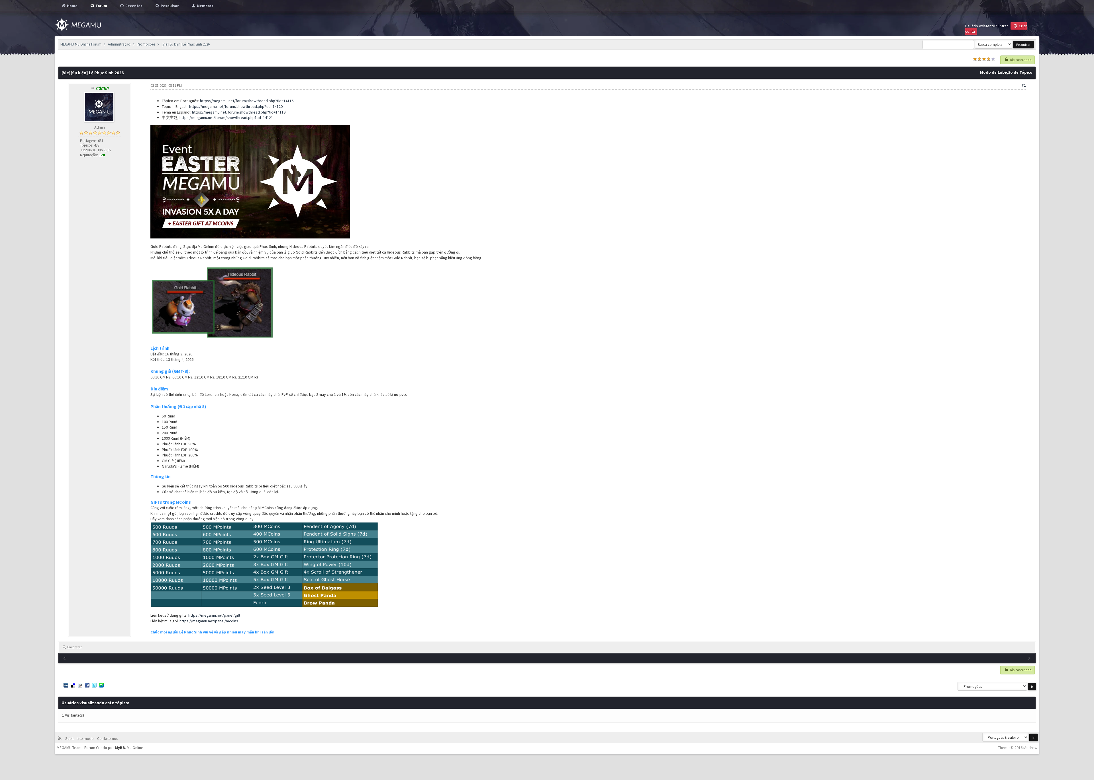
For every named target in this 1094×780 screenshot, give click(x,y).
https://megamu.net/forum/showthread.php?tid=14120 (236, 106)
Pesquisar (169, 5)
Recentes (133, 5)
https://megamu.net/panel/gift (214, 615)
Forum (101, 5)
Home (71, 5)
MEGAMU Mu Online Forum (80, 44)
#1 (1024, 85)
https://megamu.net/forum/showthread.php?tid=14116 (246, 100)
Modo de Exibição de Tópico (1006, 72)
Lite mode (86, 738)
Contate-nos (107, 738)
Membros (204, 5)
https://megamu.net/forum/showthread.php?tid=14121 (226, 117)
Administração (119, 44)
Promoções (146, 44)
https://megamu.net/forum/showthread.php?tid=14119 (238, 112)
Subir (70, 738)
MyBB (120, 747)
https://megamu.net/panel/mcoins (208, 620)
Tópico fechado (1020, 59)
